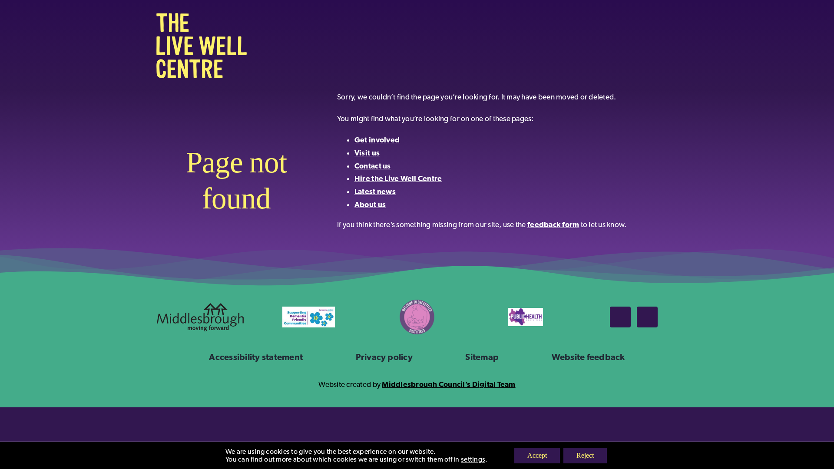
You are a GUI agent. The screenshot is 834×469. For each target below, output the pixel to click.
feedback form (553, 224)
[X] (647, 317)
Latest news (375, 191)
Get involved (377, 139)
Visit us (367, 153)
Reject (585, 455)
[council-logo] (200, 307)
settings (473, 459)
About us (370, 204)
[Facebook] (620, 317)
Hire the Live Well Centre (398, 178)
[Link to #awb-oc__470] (665, 46)
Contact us (372, 166)
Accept (537, 455)
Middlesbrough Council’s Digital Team (448, 384)
